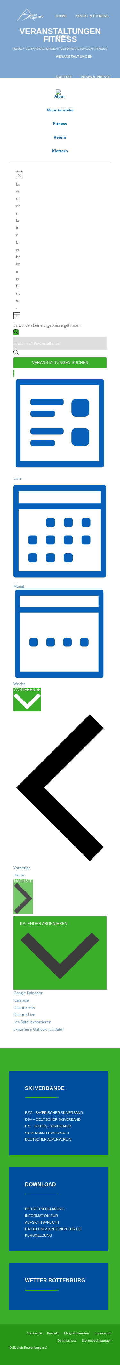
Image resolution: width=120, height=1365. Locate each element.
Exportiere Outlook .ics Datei (38, 1029)
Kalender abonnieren (44, 924)
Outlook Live (24, 1014)
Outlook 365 (24, 1007)
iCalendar (21, 1000)
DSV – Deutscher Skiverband (53, 1119)
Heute (18, 875)
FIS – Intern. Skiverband (48, 1126)
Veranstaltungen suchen (60, 362)
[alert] (18, 241)
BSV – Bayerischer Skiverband (54, 1113)
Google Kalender (28, 993)
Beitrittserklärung (45, 1209)
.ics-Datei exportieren (32, 1022)
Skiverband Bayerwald (47, 1133)
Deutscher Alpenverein (48, 1139)
